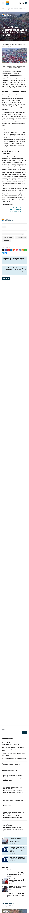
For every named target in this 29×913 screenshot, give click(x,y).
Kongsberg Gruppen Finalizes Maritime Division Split (12, 776)
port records (7, 240)
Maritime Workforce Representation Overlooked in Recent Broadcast (11, 743)
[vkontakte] (20, 250)
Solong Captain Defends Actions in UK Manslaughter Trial (12, 788)
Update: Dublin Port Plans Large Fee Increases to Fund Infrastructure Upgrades (14, 269)
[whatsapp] (25, 250)
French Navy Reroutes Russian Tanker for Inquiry (13, 801)
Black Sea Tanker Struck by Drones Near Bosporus (15, 873)
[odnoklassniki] (23, 250)
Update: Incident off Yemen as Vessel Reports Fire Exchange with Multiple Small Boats (13, 792)
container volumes (18, 234)
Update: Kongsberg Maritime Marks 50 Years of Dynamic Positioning (14, 259)
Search (3, 729)
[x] (3, 250)
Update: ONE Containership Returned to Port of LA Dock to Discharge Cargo (14, 816)
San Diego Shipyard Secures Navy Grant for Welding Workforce (13, 824)
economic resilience (8, 237)
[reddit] (14, 250)
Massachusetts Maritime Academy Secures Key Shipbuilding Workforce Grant (13, 829)
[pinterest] (8, 250)
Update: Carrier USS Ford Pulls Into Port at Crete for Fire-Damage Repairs (16, 895)
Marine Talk (7, 14)
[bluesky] (6, 253)
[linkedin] (11, 250)
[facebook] (6, 250)
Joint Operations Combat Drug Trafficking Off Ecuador (14, 759)
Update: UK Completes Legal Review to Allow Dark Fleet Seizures (17, 880)
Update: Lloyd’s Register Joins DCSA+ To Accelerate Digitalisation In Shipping (17, 209)
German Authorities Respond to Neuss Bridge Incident (17, 887)
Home (3, 8)
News (4, 227)
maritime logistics (21, 237)
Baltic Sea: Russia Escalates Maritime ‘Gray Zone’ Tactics (13, 754)
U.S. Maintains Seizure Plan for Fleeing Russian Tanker (13, 804)
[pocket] (17, 250)
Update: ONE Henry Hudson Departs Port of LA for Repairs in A (13, 813)
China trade (7, 234)
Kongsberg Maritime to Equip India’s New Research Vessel (14, 779)
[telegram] (3, 253)
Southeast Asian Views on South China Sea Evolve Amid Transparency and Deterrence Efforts (13, 749)
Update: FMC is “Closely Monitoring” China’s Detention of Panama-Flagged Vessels (13, 763)
